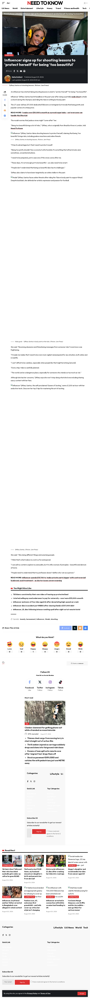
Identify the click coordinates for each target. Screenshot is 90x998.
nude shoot (76, 97)
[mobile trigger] (4, 3)
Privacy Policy (32, 993)
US (27, 724)
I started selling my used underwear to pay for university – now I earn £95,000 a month (48, 598)
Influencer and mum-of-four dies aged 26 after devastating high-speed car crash (46, 602)
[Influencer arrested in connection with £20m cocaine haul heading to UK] (56, 892)
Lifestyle (9, 55)
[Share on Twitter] (17, 71)
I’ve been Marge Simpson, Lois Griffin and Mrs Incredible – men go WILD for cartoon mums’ (76, 905)
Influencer (40, 619)
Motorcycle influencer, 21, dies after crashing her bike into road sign (55, 871)
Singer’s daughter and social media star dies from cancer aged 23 (77, 871)
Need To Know (45, 3)
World (50, 865)
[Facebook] (29, 685)
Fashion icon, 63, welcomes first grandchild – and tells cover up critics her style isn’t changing (32, 905)
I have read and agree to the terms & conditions (54, 833)
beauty (22, 619)
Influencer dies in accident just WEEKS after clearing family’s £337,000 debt (43, 606)
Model (47, 619)
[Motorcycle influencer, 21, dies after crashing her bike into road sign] (56, 861)
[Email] (20, 71)
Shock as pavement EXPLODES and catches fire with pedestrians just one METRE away (45, 760)
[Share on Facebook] (14, 71)
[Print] (24, 71)
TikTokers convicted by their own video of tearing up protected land (40, 594)
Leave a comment (78, 663)
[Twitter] (40, 685)
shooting (54, 619)
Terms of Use (45, 993)
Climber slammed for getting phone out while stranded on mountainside (43, 728)
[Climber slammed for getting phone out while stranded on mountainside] (45, 713)
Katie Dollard (17, 77)
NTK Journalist (33, 734)
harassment (31, 619)
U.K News (69, 927)
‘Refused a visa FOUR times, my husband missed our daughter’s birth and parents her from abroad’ (33, 874)
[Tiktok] (60, 685)
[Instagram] (50, 685)
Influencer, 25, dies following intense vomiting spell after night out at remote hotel (46, 609)
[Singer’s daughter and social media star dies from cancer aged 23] (78, 861)
